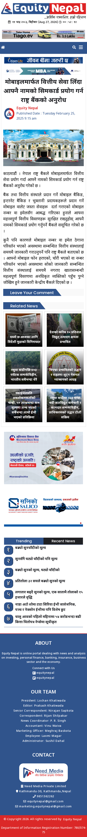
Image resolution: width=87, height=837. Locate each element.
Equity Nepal (72, 819)
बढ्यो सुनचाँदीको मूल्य (30, 548)
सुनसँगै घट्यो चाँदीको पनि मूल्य (36, 559)
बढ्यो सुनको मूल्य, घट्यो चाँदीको (37, 570)
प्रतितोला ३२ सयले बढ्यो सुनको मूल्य (40, 581)
